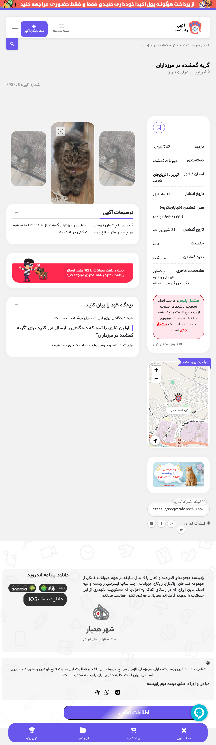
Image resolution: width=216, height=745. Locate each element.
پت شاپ (133, 738)
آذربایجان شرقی (193, 72)
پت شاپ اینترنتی (120, 583)
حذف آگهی (184, 738)
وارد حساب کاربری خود (79, 345)
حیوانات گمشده (189, 45)
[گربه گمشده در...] (178, 399)
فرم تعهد (82, 738)
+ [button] (156, 369)
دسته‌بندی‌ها (61, 31)
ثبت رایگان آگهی (34, 31)
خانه (207, 45)
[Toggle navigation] (14, 31)
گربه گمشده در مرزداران (183, 65)
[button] (72, 213)
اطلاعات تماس (134, 712)
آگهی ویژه (32, 738)
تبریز (172, 72)
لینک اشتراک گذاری (188, 502)
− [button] (156, 378)
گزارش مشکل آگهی (166, 344)
